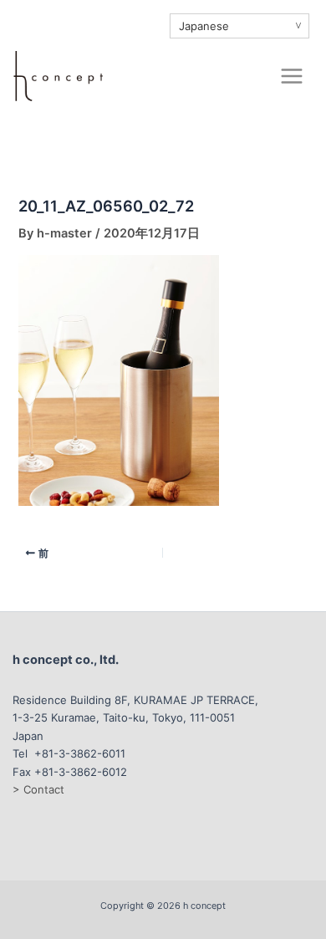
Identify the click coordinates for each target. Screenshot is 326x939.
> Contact (38, 789)
